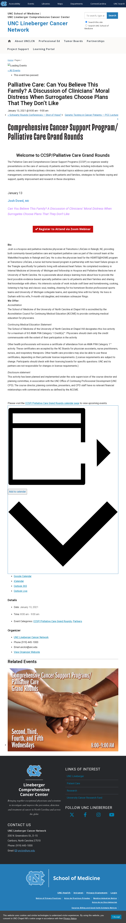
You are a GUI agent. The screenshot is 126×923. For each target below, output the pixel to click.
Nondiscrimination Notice (105, 898)
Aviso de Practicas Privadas (77, 898)
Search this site (95, 22)
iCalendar (19, 581)
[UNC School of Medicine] (63, 878)
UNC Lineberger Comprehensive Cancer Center (39, 17)
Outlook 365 (20, 586)
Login (114, 892)
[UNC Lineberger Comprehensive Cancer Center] (34, 780)
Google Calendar (23, 576)
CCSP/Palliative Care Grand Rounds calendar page (52, 403)
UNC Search (119, 3)
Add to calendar (17, 491)
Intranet (78, 892)
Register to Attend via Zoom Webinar (64, 229)
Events (31, 3)
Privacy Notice (70, 918)
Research (72, 790)
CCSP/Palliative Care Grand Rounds (52, 621)
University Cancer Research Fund (84, 797)
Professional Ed (49, 41)
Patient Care (73, 783)
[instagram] (98, 815)
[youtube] (112, 815)
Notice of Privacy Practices (48, 898)
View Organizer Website (27, 652)
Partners (77, 621)
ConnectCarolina (98, 3)
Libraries (46, 3)
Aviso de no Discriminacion (104, 902)
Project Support (18, 49)
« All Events (14, 70)
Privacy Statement (97, 892)
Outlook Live (20, 591)
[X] (72, 815)
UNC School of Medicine (23, 13)
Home (9, 41)
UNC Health (64, 892)
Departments (77, 3)
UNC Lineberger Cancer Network (38, 26)
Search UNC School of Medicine (97, 27)
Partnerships (95, 41)
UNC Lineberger (75, 776)
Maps (60, 3)
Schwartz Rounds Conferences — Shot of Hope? (34, 115)
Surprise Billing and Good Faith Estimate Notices (94, 908)
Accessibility (14, 3)
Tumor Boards (73, 41)
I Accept (116, 917)
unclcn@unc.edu (26, 850)
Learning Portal (44, 49)
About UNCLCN (25, 41)
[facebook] (85, 815)
